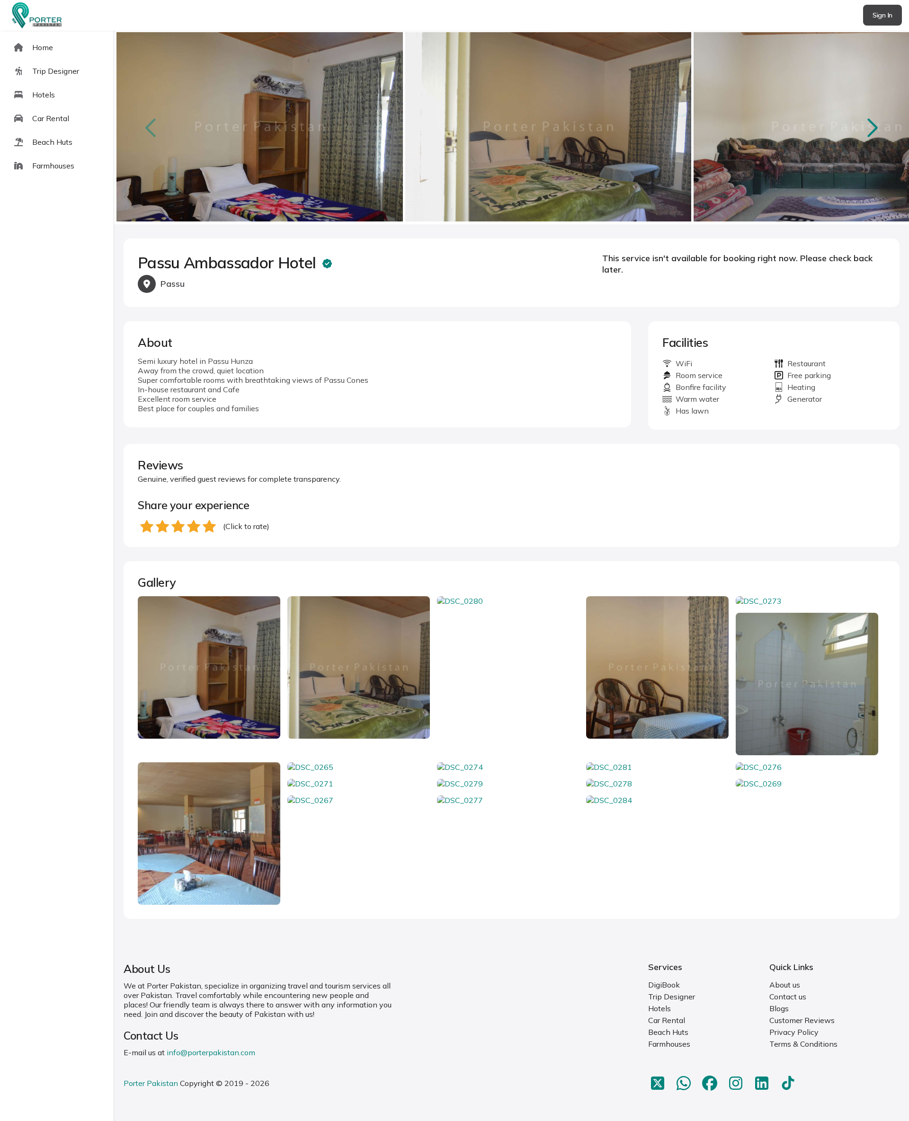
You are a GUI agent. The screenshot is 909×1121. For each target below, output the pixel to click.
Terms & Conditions (803, 1044)
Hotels (659, 1008)
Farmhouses (669, 1044)
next (872, 127)
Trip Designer (671, 996)
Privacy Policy (794, 1032)
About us (784, 984)
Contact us (787, 996)
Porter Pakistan (151, 1083)
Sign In (882, 15)
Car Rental (666, 1020)
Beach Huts (668, 1032)
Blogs (779, 1008)
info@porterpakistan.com (211, 1052)
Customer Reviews (802, 1020)
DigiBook (664, 984)
